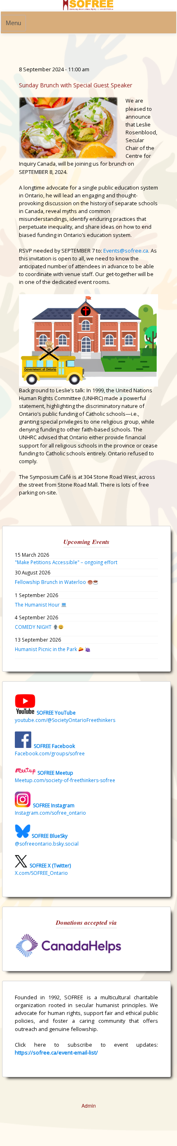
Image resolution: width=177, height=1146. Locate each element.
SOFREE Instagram (53, 805)
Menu (13, 23)
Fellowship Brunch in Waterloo (51, 582)
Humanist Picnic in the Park (46, 649)
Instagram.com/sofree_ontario (50, 812)
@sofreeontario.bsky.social (47, 843)
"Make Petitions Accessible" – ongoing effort (66, 562)
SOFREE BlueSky (50, 836)
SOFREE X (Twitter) (50, 865)
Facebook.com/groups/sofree (50, 753)
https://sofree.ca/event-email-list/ (56, 1052)
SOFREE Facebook (54, 746)
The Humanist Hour (38, 604)
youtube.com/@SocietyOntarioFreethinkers (65, 720)
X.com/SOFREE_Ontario (41, 872)
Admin (89, 1105)
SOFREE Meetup (55, 772)
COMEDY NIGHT (34, 626)
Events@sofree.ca (125, 250)
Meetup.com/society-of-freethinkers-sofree (65, 780)
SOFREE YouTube (56, 712)
